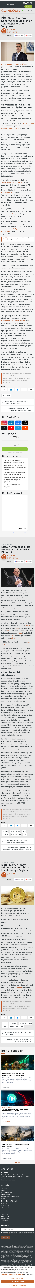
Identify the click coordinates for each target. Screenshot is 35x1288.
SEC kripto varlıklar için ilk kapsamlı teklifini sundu (16, 239)
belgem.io (16, 214)
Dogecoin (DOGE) (7, 862)
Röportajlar (5, 16)
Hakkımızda (4, 1186)
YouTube (11, 428)
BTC (24, 831)
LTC (25, 834)
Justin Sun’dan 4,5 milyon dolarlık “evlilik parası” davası (14, 461)
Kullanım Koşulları (5, 1192)
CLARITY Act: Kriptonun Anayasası (12, 486)
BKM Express (28, 123)
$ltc (17, 628)
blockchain (6, 395)
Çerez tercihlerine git (17, 1278)
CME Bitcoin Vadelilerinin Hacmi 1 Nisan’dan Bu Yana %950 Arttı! (19, 409)
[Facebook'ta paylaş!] (17, 389)
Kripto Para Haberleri (6, 1206)
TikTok (25, 423)
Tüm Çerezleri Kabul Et (17, 1281)
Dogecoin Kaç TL (5, 1216)
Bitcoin (5, 831)
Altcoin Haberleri (5, 1212)
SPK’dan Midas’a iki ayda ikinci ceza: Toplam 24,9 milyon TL (14, 474)
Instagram (4, 423)
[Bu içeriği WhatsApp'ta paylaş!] (24, 389)
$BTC (28, 626)
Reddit (25, 428)
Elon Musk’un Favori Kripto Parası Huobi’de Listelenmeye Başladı (15, 841)
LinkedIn (11, 423)
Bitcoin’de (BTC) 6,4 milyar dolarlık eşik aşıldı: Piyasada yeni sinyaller (15, 467)
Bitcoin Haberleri (7, 544)
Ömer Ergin (12, 29)
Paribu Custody (5, 1204)
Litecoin (5, 834)
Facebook (18, 423)
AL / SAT (28, 6)
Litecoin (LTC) (16, 834)
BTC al (15, 449)
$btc (12, 636)
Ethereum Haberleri (6, 1210)
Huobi (5, 1026)
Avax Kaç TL (4, 1218)
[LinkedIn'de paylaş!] (11, 389)
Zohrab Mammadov (8, 1120)
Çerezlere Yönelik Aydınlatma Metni (10, 1194)
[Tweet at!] (4, 389)
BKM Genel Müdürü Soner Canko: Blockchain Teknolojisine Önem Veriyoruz (17, 848)
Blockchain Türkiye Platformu (13, 321)
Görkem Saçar (6, 1086)
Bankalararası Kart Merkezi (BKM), (14, 64)
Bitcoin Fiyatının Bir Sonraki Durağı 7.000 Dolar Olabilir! (18, 1033)
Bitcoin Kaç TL (5, 1214)
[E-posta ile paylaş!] (31, 389)
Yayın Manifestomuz (6, 1190)
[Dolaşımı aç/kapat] (32, 10)
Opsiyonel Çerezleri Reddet (17, 1285)
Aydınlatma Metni (10, 1232)
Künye (3, 1188)
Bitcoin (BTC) (15, 831)
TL (15, 444)
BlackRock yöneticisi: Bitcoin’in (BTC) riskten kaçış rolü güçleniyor (14, 480)
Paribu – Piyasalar (5, 1202)
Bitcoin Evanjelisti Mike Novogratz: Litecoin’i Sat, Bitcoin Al (16, 402)
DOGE (5, 1023)
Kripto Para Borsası (16, 1026)
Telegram (18, 428)
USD (17, 444)
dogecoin (13, 1023)
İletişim (3, 1196)
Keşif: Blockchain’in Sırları (12, 182)
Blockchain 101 (7, 193)
